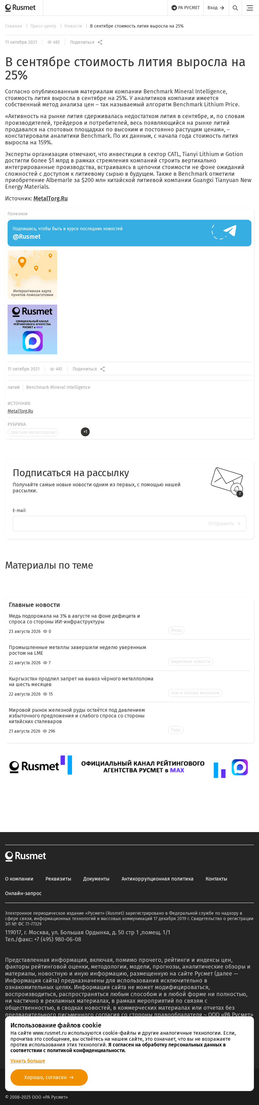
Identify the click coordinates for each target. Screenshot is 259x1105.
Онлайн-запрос (23, 893)
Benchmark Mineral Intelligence (58, 387)
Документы (96, 879)
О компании (19, 879)
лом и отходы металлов (195, 693)
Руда (176, 730)
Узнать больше (27, 1061)
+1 (85, 431)
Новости (73, 26)
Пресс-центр (43, 26)
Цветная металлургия (32, 432)
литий (14, 387)
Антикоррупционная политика (158, 879)
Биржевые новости (190, 661)
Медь (176, 630)
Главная (14, 26)
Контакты (216, 879)
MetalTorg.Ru (50, 198)
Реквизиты (58, 879)
